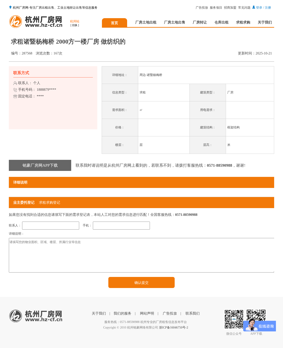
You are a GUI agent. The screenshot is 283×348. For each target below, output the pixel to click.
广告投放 (202, 7)
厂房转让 (200, 22)
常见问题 (244, 7)
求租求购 (243, 22)
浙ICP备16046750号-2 (173, 327)
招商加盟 (230, 7)
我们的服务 (122, 313)
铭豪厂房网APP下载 (40, 165)
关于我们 (265, 22)
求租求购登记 (49, 202)
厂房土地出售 (174, 22)
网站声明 (147, 313)
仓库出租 (221, 22)
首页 (114, 23)
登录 (259, 7)
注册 (268, 7)
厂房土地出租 (146, 22)
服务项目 (216, 7)
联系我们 (192, 313)
